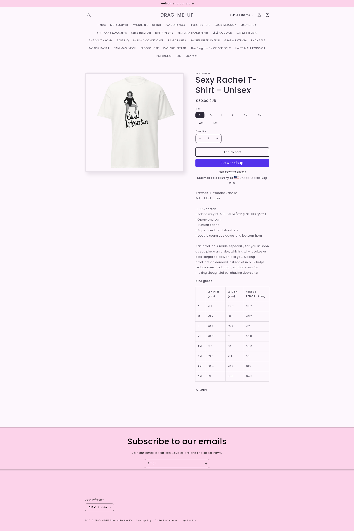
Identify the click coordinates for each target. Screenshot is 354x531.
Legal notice (189, 520)
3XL (260, 115)
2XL (246, 115)
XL (233, 115)
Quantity (200, 131)
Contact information (166, 520)
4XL (201, 123)
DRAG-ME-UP (102, 520)
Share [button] (204, 390)
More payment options (232, 171)
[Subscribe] (206, 463)
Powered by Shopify (121, 520)
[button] (89, 15)
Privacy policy (143, 520)
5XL (216, 123)
